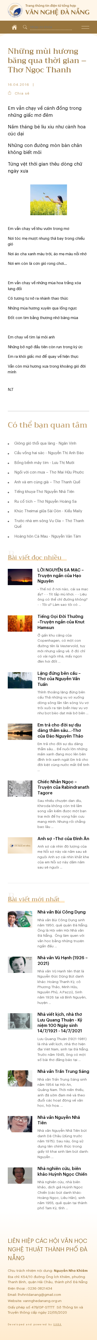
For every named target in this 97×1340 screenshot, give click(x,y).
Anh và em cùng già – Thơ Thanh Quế (47, 482)
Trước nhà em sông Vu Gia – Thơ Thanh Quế (49, 524)
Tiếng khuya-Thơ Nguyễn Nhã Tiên (44, 492)
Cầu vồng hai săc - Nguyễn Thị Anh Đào (49, 453)
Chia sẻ (22, 93)
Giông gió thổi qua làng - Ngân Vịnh (45, 443)
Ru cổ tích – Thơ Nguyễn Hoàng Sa (45, 502)
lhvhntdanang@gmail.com (40, 1294)
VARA (57, 1324)
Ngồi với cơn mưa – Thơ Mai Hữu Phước (49, 472)
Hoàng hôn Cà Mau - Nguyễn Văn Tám (47, 536)
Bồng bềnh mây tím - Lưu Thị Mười (44, 463)
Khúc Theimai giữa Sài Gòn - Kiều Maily (48, 511)
